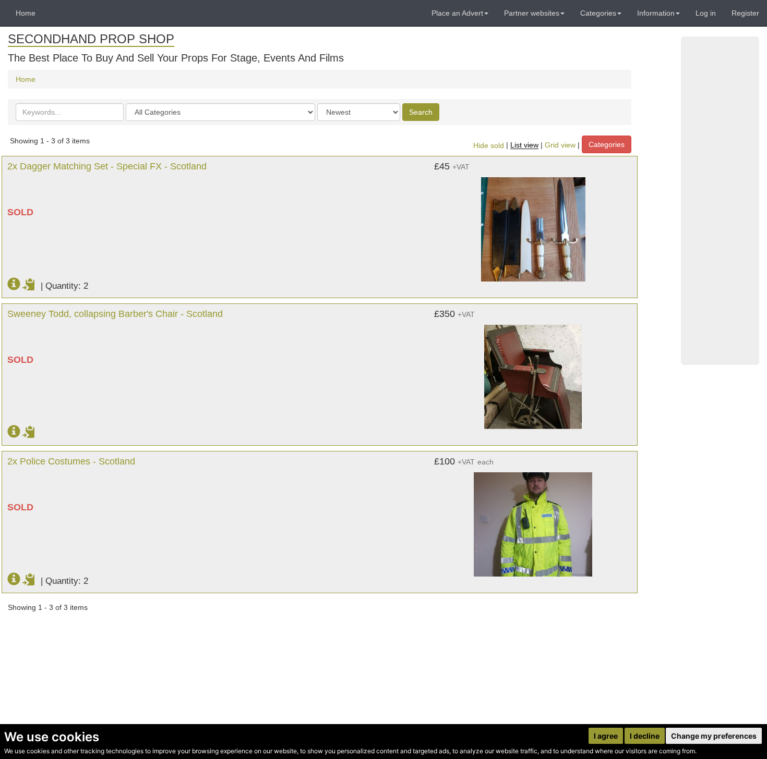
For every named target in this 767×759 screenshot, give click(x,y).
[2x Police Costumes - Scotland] (533, 519)
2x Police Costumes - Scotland (71, 461)
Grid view (560, 145)
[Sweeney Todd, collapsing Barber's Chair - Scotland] (533, 371)
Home (25, 13)
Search (421, 112)
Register (745, 13)
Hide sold (488, 145)
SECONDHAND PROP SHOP (91, 39)
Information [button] (656, 13)
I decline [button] (645, 735)
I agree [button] (606, 735)
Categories (607, 144)
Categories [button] (598, 13)
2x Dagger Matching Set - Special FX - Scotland (107, 166)
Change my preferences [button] (714, 735)
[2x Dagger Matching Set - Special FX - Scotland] (533, 224)
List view (524, 145)
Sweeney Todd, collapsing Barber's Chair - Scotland (115, 314)
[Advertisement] (720, 200)
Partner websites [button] (531, 13)
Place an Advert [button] (457, 13)
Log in (706, 13)
